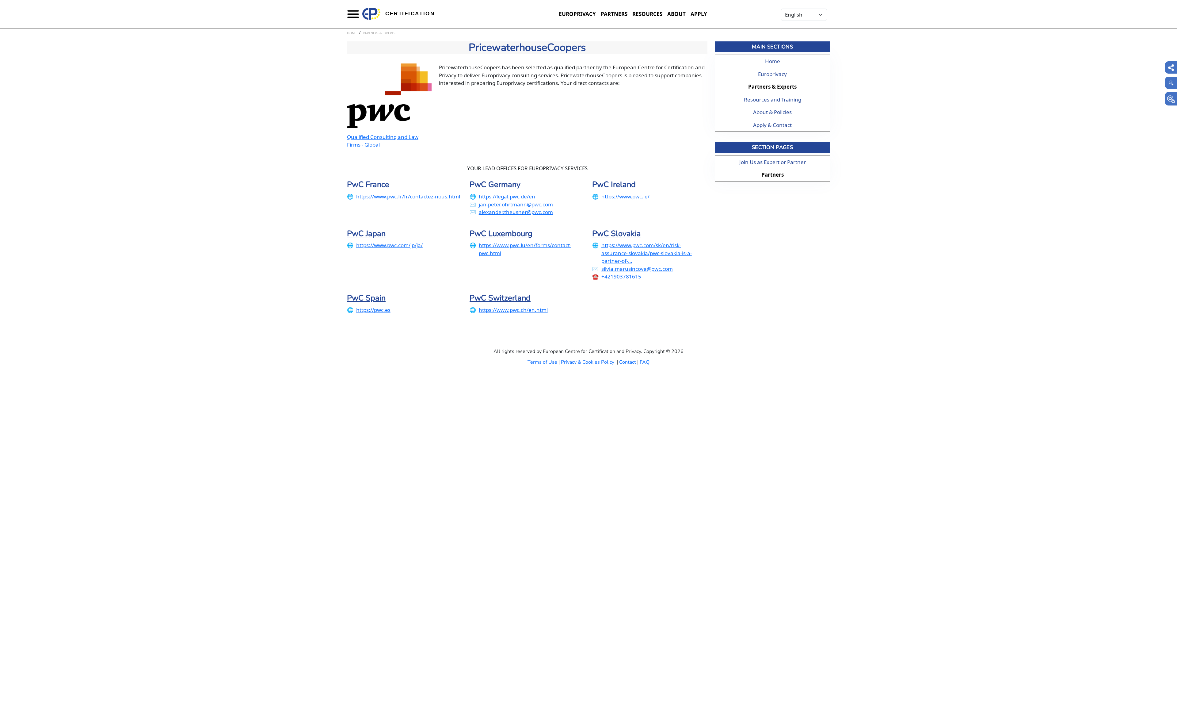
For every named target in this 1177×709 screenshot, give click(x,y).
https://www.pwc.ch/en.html (513, 309)
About (676, 13)
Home (351, 33)
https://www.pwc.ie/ (625, 196)
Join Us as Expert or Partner (772, 162)
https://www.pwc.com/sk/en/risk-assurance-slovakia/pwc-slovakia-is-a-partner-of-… (646, 253)
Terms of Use (542, 362)
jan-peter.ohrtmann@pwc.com (516, 204)
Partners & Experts (379, 33)
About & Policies (772, 112)
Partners (614, 13)
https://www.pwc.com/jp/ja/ (389, 245)
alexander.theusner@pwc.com (516, 212)
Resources (647, 13)
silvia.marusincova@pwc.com (637, 268)
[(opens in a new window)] (1171, 99)
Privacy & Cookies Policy (587, 362)
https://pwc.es (373, 309)
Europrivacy (577, 13)
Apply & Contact (772, 124)
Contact (627, 362)
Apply (699, 13)
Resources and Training (772, 99)
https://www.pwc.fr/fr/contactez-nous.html (408, 196)
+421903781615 (621, 276)
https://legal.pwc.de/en (507, 196)
